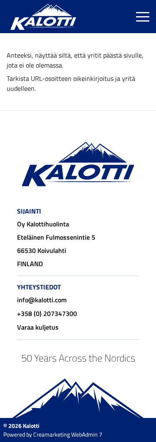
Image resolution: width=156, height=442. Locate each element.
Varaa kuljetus (38, 327)
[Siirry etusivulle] (43, 16)
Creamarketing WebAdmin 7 (67, 434)
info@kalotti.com (42, 300)
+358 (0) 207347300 (47, 313)
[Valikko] (142, 16)
